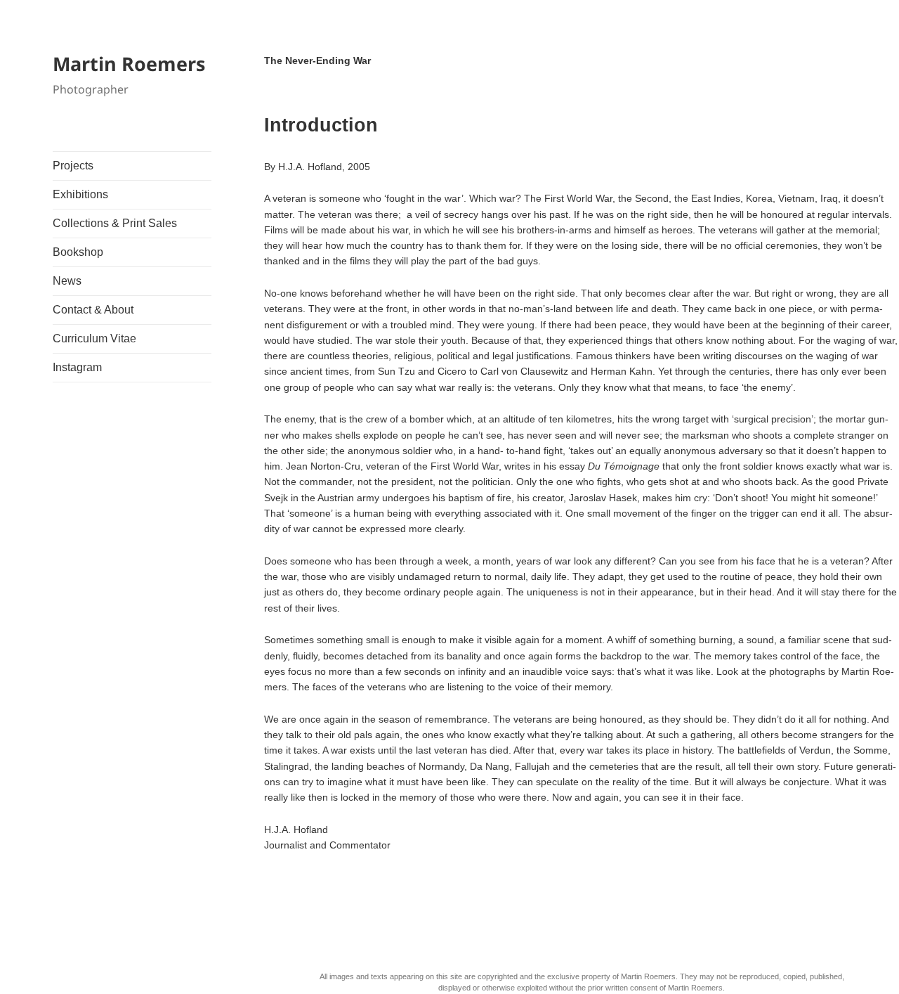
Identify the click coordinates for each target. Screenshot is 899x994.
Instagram (77, 367)
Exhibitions (80, 194)
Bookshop (78, 252)
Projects (73, 166)
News (67, 281)
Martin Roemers (129, 64)
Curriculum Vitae (94, 338)
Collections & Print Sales (115, 223)
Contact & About (93, 310)
